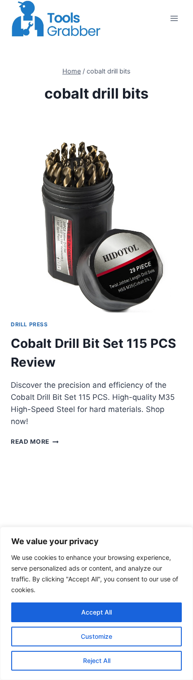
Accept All (96, 612)
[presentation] (96, 226)
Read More (35, 441)
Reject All (96, 660)
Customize (96, 636)
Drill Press (29, 324)
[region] (96, 603)
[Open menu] (174, 19)
